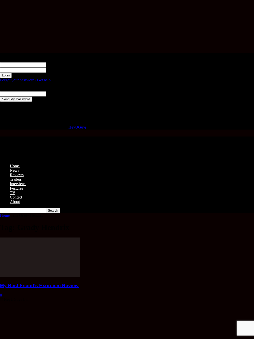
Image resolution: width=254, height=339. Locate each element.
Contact (16, 197)
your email (54, 94)
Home (15, 166)
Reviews (17, 175)
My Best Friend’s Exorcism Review (39, 285)
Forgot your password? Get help (25, 80)
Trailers (16, 179)
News (14, 170)
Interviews (18, 184)
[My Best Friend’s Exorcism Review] (40, 276)
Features (16, 188)
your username (57, 65)
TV (12, 193)
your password (57, 70)
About (15, 202)
